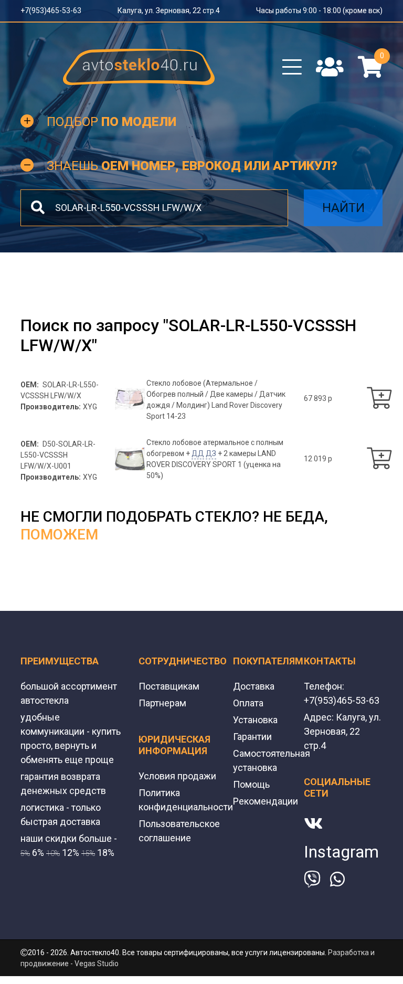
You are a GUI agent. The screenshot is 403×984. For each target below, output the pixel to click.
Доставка (253, 686)
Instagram (341, 852)
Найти (343, 207)
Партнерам (162, 702)
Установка (255, 719)
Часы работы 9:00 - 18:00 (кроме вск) (319, 10)
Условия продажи (177, 775)
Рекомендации (265, 801)
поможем (59, 534)
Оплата (248, 702)
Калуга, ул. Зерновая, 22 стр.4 (169, 10)
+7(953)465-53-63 (50, 10)
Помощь (251, 784)
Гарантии (252, 736)
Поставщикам (169, 686)
